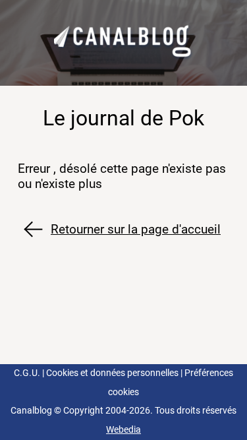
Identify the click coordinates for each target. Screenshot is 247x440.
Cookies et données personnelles (112, 373)
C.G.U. (27, 373)
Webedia (123, 429)
